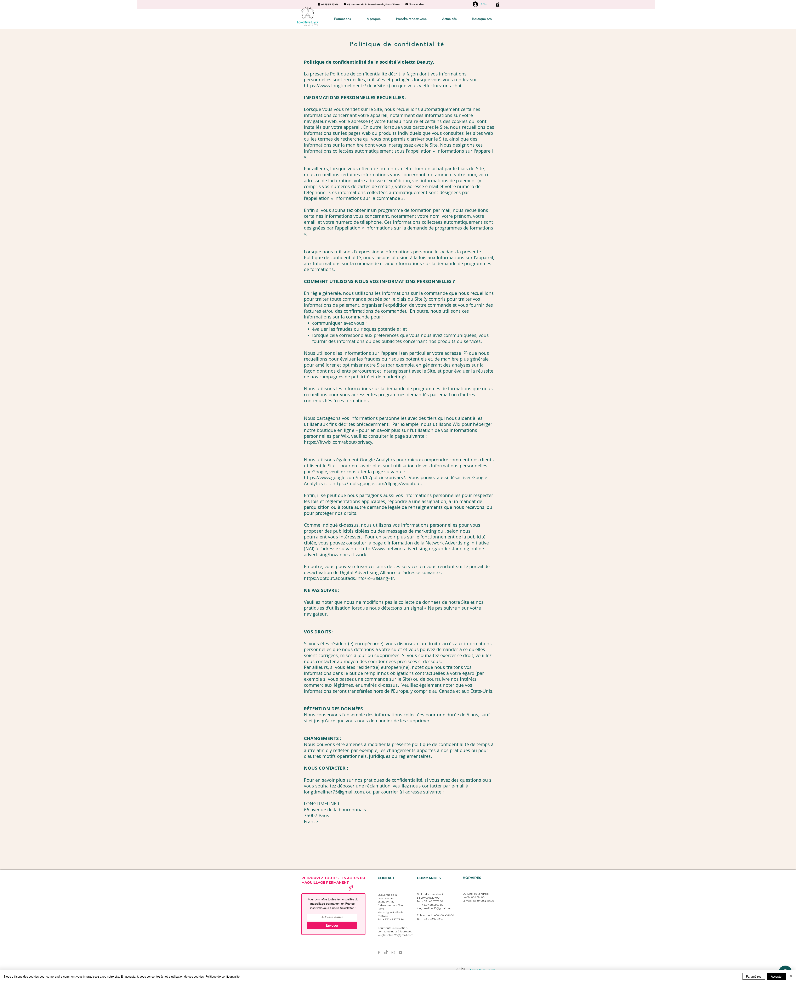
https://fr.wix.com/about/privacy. (338, 442)
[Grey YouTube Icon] (400, 952)
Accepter (777, 976)
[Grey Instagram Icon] (393, 952)
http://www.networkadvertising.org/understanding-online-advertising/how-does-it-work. (394, 552)
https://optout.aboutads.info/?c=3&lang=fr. (349, 578)
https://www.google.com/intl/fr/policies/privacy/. (356, 477)
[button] (498, 4)
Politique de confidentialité (222, 976)
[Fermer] (791, 976)
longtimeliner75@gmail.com (334, 792)
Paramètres (753, 976)
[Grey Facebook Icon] (378, 952)
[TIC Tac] (386, 952)
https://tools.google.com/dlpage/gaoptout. (377, 483)
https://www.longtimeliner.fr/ (335, 86)
